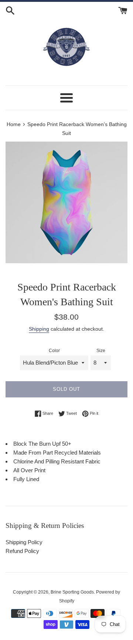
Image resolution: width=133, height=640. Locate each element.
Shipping (39, 329)
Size (100, 350)
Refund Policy (22, 551)
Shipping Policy (24, 542)
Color (54, 350)
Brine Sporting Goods (72, 592)
